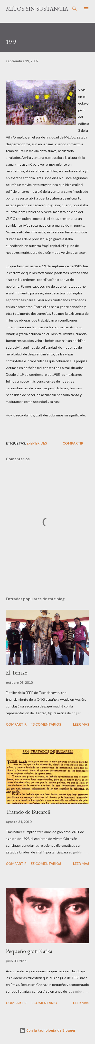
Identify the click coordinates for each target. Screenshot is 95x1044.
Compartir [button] (73, 443)
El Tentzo (17, 672)
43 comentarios (46, 724)
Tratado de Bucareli (28, 811)
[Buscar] (74, 9)
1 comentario (44, 1003)
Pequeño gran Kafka (29, 951)
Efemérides (37, 443)
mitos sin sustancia (37, 8)
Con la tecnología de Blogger (50, 1030)
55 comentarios (46, 863)
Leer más (81, 724)
